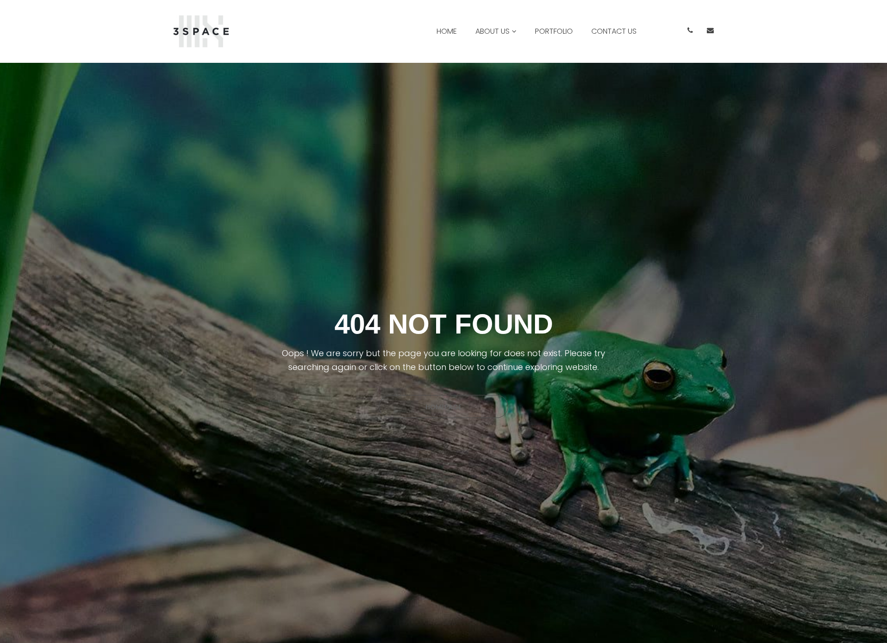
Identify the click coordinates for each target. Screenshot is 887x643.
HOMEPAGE (443, 407)
